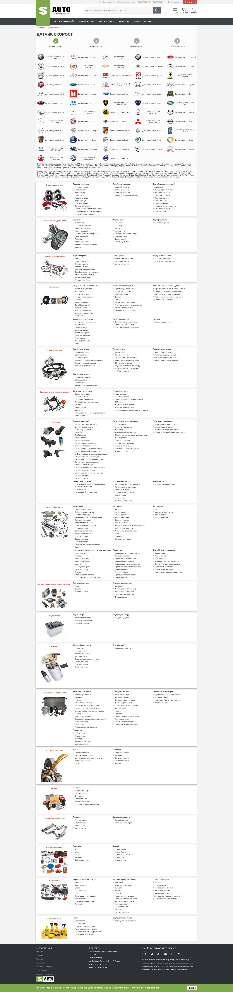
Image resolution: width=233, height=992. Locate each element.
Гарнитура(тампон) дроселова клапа (129, 553)
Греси (77, 764)
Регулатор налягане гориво (125, 405)
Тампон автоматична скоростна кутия (169, 292)
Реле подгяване (121, 438)
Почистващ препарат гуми (85, 926)
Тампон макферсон (82, 231)
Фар (76, 849)
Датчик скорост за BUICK (54, 66)
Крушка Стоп (120, 857)
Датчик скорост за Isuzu (87, 94)
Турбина (78, 556)
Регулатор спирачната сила (165, 206)
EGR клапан (119, 402)
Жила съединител (82, 302)
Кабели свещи (80, 407)
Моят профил (175, 2)
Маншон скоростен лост (124, 308)
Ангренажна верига (82, 377)
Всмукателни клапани (83, 520)
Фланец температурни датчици (127, 716)
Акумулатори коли (82, 623)
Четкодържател (121, 597)
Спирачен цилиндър (162, 195)
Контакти (191, 2)
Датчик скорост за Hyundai (185, 85)
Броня (77, 888)
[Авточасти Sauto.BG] (54, 979)
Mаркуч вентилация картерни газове (169, 572)
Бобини (78, 405)
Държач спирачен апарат (84, 214)
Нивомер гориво (121, 495)
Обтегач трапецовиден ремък (166, 358)
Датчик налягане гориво (84, 465)
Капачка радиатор (122, 719)
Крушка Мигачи (120, 860)
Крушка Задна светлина (124, 855)
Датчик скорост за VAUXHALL (56, 158)
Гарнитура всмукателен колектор (127, 564)
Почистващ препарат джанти (86, 929)
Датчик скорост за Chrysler (152, 66)
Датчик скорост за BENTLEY (120, 57)
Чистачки (158, 882)
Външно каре (80, 325)
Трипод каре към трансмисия (86, 322)
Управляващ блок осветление (86, 492)
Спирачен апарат (81, 203)
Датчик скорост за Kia (53, 103)
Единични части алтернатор (125, 594)
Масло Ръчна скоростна (84, 755)
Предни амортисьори (83, 226)
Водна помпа (80, 648)
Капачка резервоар (122, 904)
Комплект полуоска (82, 333)
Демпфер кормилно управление (87, 272)
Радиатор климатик (82, 741)
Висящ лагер (80, 338)
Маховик (78, 300)
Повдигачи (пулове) (82, 515)
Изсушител (79, 700)
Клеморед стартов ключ (124, 427)
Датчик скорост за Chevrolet (120, 66)
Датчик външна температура (86, 443)
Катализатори (80, 828)
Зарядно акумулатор (123, 618)
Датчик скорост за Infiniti (54, 94)
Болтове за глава (81, 536)
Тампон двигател (161, 553)
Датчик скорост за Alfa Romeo (55, 57)
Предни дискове (81, 190)
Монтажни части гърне (123, 823)
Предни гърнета (81, 820)
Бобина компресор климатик (86, 727)
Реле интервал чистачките (125, 443)
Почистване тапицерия (84, 934)
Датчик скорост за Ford (86, 85)
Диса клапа (79, 572)
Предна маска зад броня (84, 901)
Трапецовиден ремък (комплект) (167, 360)
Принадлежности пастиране (126, 921)
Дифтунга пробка (161, 517)
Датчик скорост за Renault (152, 131)
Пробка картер (160, 515)
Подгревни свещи (81, 397)
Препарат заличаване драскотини (88, 932)
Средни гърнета (81, 823)
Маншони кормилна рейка (85, 269)
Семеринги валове (122, 556)
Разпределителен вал (83, 509)
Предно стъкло (80, 891)
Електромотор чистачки (164, 888)
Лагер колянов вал (122, 520)
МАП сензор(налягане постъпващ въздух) (91, 454)
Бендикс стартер (81, 592)
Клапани (78, 547)
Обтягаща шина (81, 380)
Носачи (117, 228)
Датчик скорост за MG (86, 122)
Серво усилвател (161, 203)
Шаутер (78, 589)
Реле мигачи (119, 430)
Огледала (118, 888)
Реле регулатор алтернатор (125, 589)
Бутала (117, 534)
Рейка (77, 259)
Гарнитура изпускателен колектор (128, 567)
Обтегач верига (81, 383)
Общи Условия (120, 988)
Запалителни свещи (82, 394)
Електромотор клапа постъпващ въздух (90, 711)
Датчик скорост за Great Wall (121, 85)
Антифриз (118, 755)
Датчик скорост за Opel (54, 131)
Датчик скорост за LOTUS (120, 112)
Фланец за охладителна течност (127, 724)
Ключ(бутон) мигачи (122, 440)
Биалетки (118, 223)
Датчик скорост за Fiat (53, 85)
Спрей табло (80, 924)
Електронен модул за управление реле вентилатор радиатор (90, 485)
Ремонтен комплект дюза (124, 407)
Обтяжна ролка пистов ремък (126, 358)
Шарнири (118, 226)
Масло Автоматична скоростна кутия (89, 758)
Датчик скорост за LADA (87, 103)
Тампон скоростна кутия (164, 322)
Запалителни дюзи (122, 397)
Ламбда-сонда (80, 435)
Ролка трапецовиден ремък (165, 355)
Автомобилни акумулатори (165, 484)
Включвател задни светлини (125, 432)
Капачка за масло (121, 907)
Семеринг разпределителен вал (87, 544)
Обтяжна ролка (81, 355)
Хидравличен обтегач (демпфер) (127, 366)
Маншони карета (81, 330)
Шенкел (78, 247)
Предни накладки (81, 198)
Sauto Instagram (179, 954)
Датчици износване (82, 206)
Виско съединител (122, 695)
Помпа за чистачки (162, 893)
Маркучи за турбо (81, 569)
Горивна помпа (120, 394)
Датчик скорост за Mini (118, 122)
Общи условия (41, 970)
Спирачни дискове (82, 187)
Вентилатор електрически (125, 700)
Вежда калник (80, 899)
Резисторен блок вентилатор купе (168, 700)
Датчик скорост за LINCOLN (88, 112)
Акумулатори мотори (83, 618)
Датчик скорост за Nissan (184, 122)
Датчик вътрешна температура (87, 457)
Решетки (118, 893)
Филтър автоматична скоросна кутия (169, 297)
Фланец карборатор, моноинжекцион (129, 399)
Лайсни (117, 891)
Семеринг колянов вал (123, 539)
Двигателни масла (82, 753)
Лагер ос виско (120, 708)
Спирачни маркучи (162, 198)
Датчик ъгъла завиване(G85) (86, 424)
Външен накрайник (82, 280)
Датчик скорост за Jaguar (152, 94)
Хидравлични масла (82, 761)
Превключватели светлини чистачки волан (131, 435)
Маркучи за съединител (84, 313)
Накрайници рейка (82, 261)
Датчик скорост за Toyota (184, 149)
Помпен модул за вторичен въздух (88, 578)
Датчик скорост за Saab (87, 140)
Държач (118, 297)
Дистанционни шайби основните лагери (130, 525)
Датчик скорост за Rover (54, 140)
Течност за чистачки (122, 761)
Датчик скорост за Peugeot (88, 131)
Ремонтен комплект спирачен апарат (89, 209)
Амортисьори (80, 223)
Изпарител (79, 697)
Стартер (78, 586)
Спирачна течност (122, 753)
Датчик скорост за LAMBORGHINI (120, 103)
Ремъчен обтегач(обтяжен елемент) (89, 360)
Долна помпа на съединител (126, 322)
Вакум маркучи (160, 211)
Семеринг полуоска (82, 335)
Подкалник (119, 882)
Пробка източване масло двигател (168, 564)
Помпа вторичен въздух (124, 259)
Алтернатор (119, 586)
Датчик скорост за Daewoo (88, 76)
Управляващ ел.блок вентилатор (167, 695)
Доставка (39, 959)
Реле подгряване (81, 416)
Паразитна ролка (81, 358)
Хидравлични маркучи (163, 259)
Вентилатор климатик (83, 716)
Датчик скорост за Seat (119, 140)
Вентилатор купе (161, 697)
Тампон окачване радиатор (125, 722)
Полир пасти (80, 921)
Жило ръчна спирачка (163, 193)
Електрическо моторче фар (125, 487)
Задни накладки (81, 201)
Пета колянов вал (121, 523)
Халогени (78, 857)
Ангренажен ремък (82, 352)
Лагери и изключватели (84, 297)
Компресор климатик (83, 695)
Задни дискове (80, 193)
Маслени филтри (81, 799)
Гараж (175, 13)
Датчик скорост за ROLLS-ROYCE (185, 131)
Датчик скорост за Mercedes (56, 122)
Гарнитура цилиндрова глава (126, 559)
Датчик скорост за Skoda (151, 140)
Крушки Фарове (120, 849)
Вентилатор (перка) (122, 697)
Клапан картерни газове (164, 569)
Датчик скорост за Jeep (184, 94)
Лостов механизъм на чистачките (167, 896)
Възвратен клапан (82, 722)
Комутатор (79, 410)
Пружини (78, 239)
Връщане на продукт (44, 967)
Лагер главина (120, 239)
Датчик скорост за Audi (86, 57)
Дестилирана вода (122, 758)
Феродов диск (80, 292)
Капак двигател (81, 885)
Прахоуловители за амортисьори (87, 234)
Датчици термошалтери (124, 703)
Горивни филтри (81, 793)
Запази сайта (108, 2)
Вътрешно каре (81, 327)
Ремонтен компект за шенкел (86, 244)
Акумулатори (86, 21)
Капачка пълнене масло (164, 567)
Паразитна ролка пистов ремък (127, 360)
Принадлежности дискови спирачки (88, 211)
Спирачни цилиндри (122, 193)
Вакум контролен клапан (84, 575)
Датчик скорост (80, 438)
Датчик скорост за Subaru (87, 149)
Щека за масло (160, 559)
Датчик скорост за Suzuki (119, 149)
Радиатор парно (81, 736)
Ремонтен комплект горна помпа (127, 327)
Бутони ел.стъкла (121, 451)
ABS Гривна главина (162, 209)
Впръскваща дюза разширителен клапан (90, 719)
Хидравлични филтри (83, 801)
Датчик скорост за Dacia (54, 76)
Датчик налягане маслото (85, 427)
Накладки (78, 195)
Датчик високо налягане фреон (87, 706)
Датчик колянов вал (82, 440)
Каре (77, 344)
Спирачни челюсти (122, 187)
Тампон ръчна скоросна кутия (126, 302)
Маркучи (118, 711)
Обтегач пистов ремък (123, 363)
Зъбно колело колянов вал (125, 528)
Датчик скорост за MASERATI (153, 112)
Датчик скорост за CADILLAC (88, 66)
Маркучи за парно (161, 703)
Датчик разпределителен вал (86, 446)
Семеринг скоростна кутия (125, 310)
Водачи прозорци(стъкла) (124, 901)
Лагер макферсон (81, 236)
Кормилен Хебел (81, 267)
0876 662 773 (145, 2)
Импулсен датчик (81, 478)
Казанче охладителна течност (126, 706)
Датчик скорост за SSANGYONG (56, 149)
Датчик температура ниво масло (87, 451)
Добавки (118, 764)
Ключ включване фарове (124, 446)
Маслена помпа (81, 656)
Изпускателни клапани (83, 523)
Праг (76, 893)
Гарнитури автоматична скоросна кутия (170, 289)
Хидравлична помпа (122, 261)
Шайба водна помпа (122, 371)
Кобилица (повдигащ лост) (85, 512)
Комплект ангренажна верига (86, 385)
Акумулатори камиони (83, 621)
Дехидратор (79, 724)
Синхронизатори (121, 294)
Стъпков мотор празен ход (125, 492)
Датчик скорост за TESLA (152, 149)
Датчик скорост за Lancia (152, 103)
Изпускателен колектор (84, 534)
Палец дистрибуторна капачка (86, 402)
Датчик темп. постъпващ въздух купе (89, 459)
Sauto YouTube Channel (165, 954)
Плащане (39, 955)
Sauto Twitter (152, 954)
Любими (184, 13)
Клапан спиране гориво (164, 427)
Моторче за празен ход (124, 501)
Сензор (117, 300)
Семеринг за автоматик (164, 300)
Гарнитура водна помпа (124, 648)
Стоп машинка (120, 424)
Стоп (77, 852)
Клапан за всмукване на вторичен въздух (170, 432)
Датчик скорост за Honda (152, 85)
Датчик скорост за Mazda (184, 112)
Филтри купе (79, 796)
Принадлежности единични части (128, 195)
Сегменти (118, 536)
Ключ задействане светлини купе (127, 449)
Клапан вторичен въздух (84, 275)
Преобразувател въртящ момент (167, 294)
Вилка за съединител (83, 310)
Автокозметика (142, 21)
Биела (117, 509)
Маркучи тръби (80, 564)
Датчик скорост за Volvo (119, 158)
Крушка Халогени (121, 852)
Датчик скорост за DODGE (152, 76)
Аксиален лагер (81, 308)
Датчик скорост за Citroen (184, 66)
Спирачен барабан (122, 190)
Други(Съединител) (82, 305)
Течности (124, 21)
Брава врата (119, 498)
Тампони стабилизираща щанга (127, 234)
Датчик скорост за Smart (184, 140)
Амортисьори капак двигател (126, 899)
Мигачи (77, 855)
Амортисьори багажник (123, 885)
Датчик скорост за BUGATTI (185, 57)
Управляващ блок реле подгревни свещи (90, 413)
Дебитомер (79, 432)
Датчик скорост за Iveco (119, 94)
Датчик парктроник (82, 476)
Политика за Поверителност (145, 988)
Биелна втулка (120, 515)
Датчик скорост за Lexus (54, 112)
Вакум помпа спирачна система (87, 659)
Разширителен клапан (83, 703)
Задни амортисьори (82, 228)
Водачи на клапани (82, 539)
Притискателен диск (82, 294)
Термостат (119, 714)
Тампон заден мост (122, 242)
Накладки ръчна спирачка (164, 190)
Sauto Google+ (159, 954)
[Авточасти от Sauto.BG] (43, 13)
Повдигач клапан (81, 528)
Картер (157, 509)
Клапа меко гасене (82, 559)
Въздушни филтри (82, 791)
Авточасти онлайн (64, 21)
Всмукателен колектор (83, 531)
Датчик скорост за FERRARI (185, 76)
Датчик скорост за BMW (151, 57)
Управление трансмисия (124, 292)
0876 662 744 (160, 2)
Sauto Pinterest (172, 954)
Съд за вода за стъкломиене (166, 899)
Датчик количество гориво (85, 470)
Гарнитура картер (121, 569)
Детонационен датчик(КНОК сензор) (89, 449)
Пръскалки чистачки (162, 891)
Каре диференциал (82, 341)
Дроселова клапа (81, 553)
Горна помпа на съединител (125, 325)
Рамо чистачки (160, 885)
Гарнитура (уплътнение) (124, 289)
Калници (78, 882)
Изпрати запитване (127, 2)
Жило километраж (122, 912)
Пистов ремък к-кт (121, 355)
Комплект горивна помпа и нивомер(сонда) (131, 410)
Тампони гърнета (121, 820)
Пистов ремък (120, 352)
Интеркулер (79, 739)
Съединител (80, 316)
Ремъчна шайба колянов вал (126, 531)
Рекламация (40, 963)
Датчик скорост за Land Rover (185, 103)
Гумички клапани (81, 542)
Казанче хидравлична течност (166, 261)
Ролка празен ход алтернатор (126, 368)
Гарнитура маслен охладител (126, 575)
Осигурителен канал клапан (85, 525)
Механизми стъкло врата (124, 896)
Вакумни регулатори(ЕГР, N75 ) (166, 424)
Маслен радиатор (82, 744)
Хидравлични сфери (82, 242)
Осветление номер (82, 860)
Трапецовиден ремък (163, 352)
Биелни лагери (120, 512)
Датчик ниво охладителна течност (88, 462)
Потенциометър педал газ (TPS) (127, 484)
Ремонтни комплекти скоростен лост (129, 305)
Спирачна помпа (161, 201)
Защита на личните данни (46, 974)
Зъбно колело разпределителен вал (89, 517)
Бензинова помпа (81, 667)
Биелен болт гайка (122, 517)
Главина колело (121, 236)
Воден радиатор (81, 733)
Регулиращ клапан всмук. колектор (168, 430)
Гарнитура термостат (123, 578)
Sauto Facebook (145, 954)
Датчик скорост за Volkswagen (88, 158)
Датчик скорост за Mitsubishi (153, 122)
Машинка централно (123, 490)
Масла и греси (106, 21)
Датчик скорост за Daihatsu (120, 76)
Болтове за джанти (162, 223)
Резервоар (79, 904)
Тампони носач (120, 231)
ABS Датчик (159, 187)
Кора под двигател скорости (85, 896)
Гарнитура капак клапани (124, 561)
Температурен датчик (83, 430)
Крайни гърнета (81, 826)
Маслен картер (160, 556)
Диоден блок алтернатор (124, 592)
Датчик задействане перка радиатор (89, 473)
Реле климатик (80, 489)
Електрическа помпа (122, 264)
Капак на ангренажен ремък (85, 366)
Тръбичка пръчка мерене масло (167, 561)
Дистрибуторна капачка (84, 399)
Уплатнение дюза (121, 572)
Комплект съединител (83, 289)
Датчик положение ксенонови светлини (90, 467)
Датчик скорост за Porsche (120, 131)
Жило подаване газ (82, 561)
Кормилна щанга (81, 264)
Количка (194, 13)
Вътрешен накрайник (83, 277)
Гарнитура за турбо (82, 567)
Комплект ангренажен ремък (86, 363)
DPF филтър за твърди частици (87, 804)
